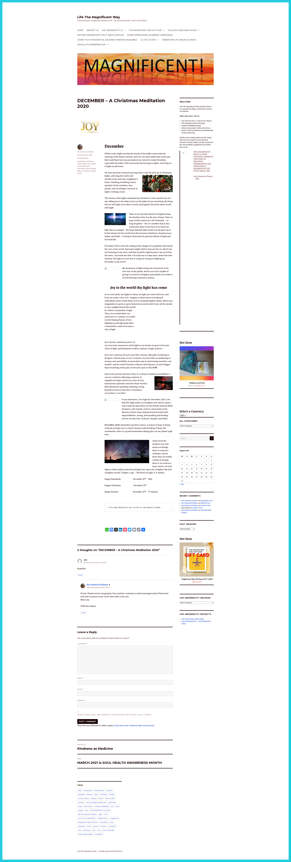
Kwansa (93, 168)
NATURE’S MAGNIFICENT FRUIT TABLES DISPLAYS (100, 35)
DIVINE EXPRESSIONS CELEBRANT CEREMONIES (150, 35)
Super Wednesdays (85, 834)
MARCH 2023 (205, 503)
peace (95, 826)
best (96, 794)
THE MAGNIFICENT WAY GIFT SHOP (145, 30)
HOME (80, 30)
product (103, 826)
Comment (82, 644)
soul (99, 830)
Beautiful (81, 794)
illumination (88, 806)
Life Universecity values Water (192, 619)
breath (111, 794)
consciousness (83, 798)
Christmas (89, 161)
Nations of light (90, 171)
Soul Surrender (108, 830)
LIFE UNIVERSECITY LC (112, 30)
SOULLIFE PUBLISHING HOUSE (182, 30)
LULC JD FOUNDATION (86, 818)
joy (112, 806)
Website (81, 700)
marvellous (104, 822)
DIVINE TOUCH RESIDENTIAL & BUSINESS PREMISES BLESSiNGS (107, 40)
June (117, 806)
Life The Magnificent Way (98, 17)
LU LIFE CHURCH (148, 40)
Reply (80, 575)
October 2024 (205, 505)
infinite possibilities (102, 806)
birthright (103, 794)
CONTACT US (93, 30)
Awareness (81, 161)
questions (112, 826)
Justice (80, 810)
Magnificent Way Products (88, 822)
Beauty (89, 794)
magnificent (114, 818)
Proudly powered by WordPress (110, 851)
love (82, 171)
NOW (79, 173)
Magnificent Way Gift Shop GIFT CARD (197, 579)
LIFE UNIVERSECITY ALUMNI (100, 810)
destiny (93, 798)
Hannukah (81, 168)
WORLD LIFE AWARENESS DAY (91, 45)
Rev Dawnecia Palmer (85, 152)
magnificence (102, 818)
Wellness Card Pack (197, 383)
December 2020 (83, 166)
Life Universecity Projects (87, 814)
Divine (101, 798)
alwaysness (88, 790)
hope (87, 168)
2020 (80, 790)
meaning (81, 826)
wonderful (98, 834)
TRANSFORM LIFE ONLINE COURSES (179, 40)
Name (80, 678)
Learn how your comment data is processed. (134, 725)
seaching (86, 830)
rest (79, 830)
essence (81, 802)
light (78, 171)
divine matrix (110, 798)
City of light (91, 164)
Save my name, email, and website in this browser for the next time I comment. (114, 715)
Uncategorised (82, 158)
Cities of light (82, 164)
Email (80, 689)
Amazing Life (99, 790)
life (86, 810)
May (111, 822)
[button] (181, 334)
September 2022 (206, 501)
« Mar (182, 484)
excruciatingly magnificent (96, 802)
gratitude (112, 802)
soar (93, 830)
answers (109, 790)
